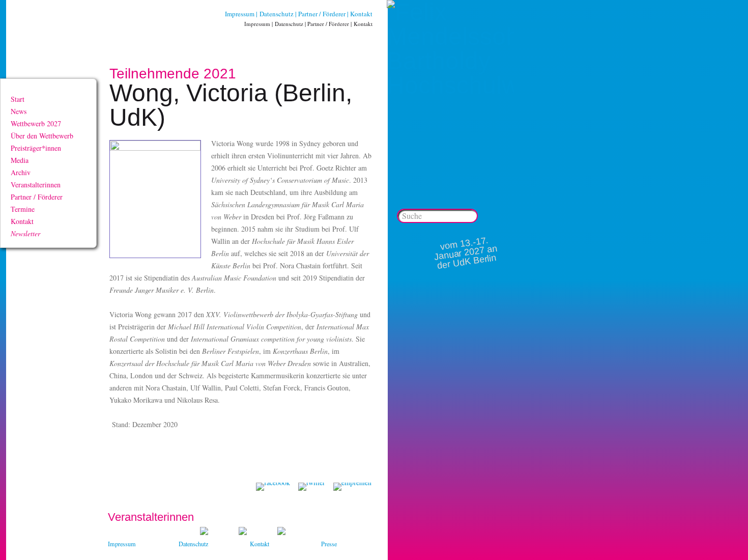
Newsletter (25, 233)
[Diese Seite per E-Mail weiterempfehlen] (352, 487)
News (18, 111)
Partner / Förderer (322, 13)
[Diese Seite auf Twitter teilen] (311, 487)
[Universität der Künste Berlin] (281, 532)
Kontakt (361, 13)
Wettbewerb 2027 (36, 123)
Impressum (239, 13)
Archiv (21, 172)
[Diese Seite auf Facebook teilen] (273, 487)
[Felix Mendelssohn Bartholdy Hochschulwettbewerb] (450, 85)
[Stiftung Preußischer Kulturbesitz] (204, 532)
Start (17, 99)
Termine (23, 209)
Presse (329, 544)
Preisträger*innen (36, 148)
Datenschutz (277, 13)
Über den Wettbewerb (42, 136)
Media (19, 160)
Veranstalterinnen (36, 184)
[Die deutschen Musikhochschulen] (243, 532)
